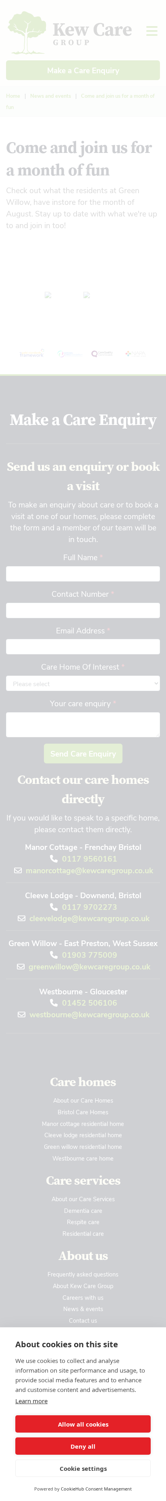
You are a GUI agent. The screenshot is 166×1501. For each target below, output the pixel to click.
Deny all (83, 1446)
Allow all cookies (83, 1424)
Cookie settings (83, 1468)
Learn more (31, 1401)
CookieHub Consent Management (96, 1489)
